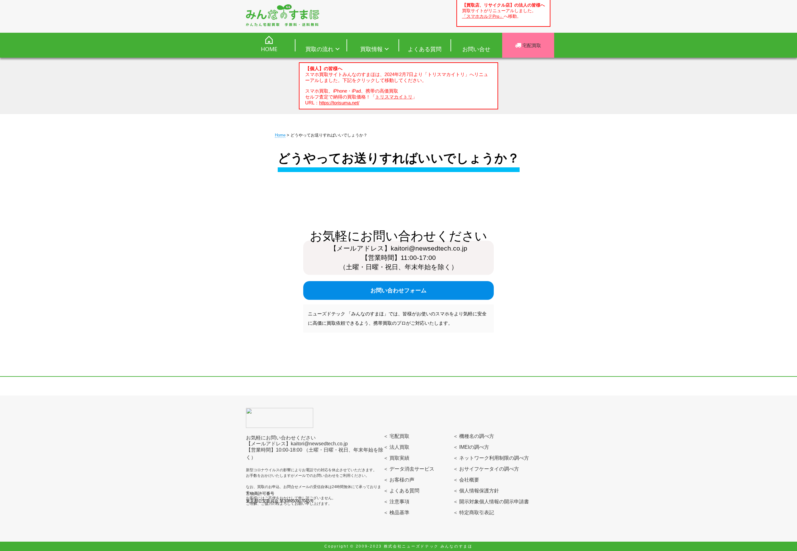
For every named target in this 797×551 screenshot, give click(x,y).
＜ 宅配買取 (396, 436)
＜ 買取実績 (396, 458)
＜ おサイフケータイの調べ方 (486, 469)
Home (280, 135)
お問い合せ (476, 49)
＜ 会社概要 (466, 479)
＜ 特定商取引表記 (473, 512)
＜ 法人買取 (396, 447)
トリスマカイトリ (394, 96)
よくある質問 (424, 49)
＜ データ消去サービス (408, 469)
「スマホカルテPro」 (483, 16)
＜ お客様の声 (398, 479)
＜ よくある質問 (401, 490)
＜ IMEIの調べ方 (471, 447)
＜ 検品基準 (396, 512)
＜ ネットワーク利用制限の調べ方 (491, 458)
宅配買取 (531, 45)
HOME (269, 49)
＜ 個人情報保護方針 (476, 490)
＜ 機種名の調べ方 (473, 436)
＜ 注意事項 (396, 501)
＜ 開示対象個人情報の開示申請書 (491, 501)
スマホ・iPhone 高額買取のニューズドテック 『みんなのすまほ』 (282, 15)
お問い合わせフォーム (398, 290)
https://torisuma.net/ (339, 102)
